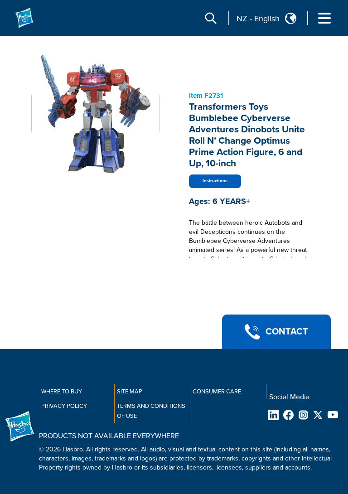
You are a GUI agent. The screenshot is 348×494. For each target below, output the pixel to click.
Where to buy (61, 391)
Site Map (129, 391)
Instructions (215, 181)
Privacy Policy (64, 406)
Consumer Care (217, 391)
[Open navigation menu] (324, 18)
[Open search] (211, 18)
